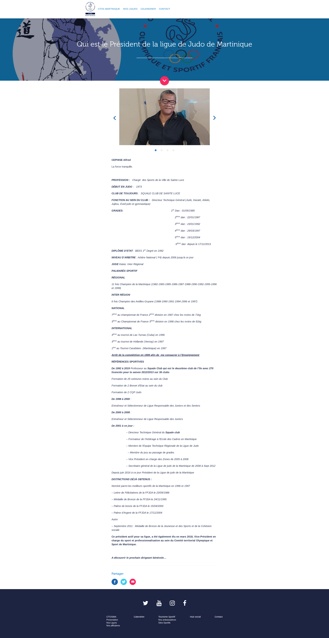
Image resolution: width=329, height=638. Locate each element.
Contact (219, 616)
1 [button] (156, 150)
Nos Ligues (111, 623)
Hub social (195, 616)
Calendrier (139, 616)
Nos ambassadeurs (167, 620)
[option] (164, 116)
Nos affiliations (113, 625)
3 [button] (167, 150)
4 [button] (173, 150)
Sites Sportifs (164, 623)
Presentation (112, 620)
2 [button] (161, 150)
